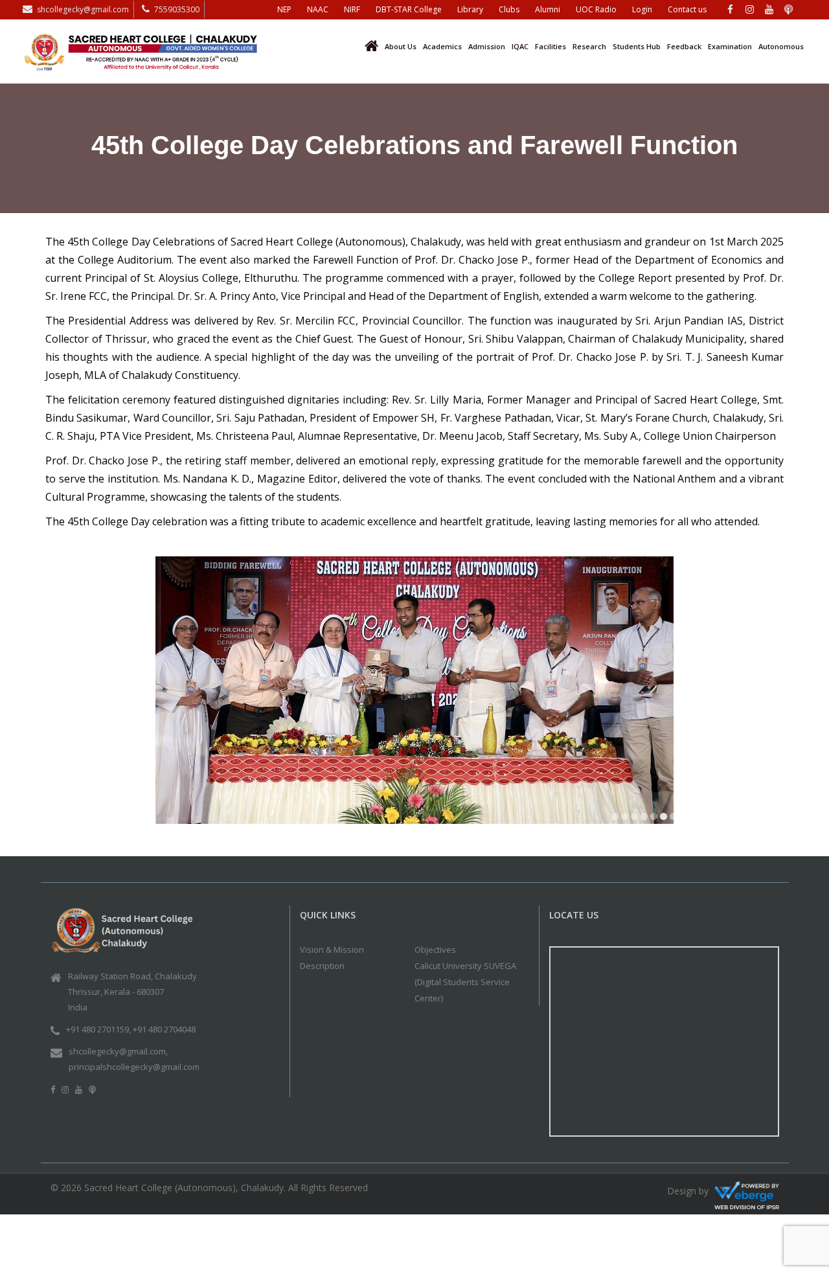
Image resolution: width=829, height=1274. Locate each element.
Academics (442, 46)
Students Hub (637, 46)
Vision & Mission (332, 953)
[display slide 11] (712, 819)
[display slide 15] (751, 819)
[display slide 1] (615, 819)
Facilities (550, 46)
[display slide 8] (683, 819)
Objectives (435, 953)
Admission (486, 46)
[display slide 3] (634, 819)
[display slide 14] (741, 819)
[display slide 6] (663, 819)
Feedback (684, 46)
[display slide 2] (624, 819)
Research (589, 46)
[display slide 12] (721, 819)
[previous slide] (61, 698)
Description (322, 969)
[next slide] (767, 698)
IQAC (520, 46)
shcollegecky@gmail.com (83, 9)
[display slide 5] (653, 819)
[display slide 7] (673, 819)
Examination (730, 46)
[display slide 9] (692, 819)
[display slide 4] (644, 819)
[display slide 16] (760, 819)
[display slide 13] (731, 819)
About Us (400, 46)
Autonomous (781, 46)
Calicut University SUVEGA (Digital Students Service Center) (465, 985)
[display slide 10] (702, 819)
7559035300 (176, 9)
